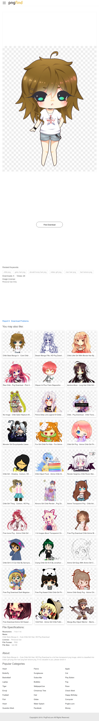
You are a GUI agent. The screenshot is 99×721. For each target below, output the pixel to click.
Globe (36, 699)
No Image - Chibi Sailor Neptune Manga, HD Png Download (25, 414)
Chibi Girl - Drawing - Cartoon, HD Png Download (21, 474)
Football (5, 695)
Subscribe (38, 677)
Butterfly (5, 673)
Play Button (69, 677)
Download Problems (20, 321)
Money (68, 708)
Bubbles (37, 681)
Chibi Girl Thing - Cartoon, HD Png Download (20, 503)
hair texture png (86, 272)
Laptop (5, 681)
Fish (4, 699)
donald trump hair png (38, 272)
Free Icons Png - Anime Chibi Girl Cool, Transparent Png (24, 533)
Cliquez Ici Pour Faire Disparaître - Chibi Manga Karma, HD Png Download (63, 385)
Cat (66, 673)
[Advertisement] (49, 29)
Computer (69, 699)
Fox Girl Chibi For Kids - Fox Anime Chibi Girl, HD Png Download (60, 444)
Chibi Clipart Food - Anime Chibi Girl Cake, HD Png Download (58, 474)
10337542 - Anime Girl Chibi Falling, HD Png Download (56, 622)
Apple (67, 668)
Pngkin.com (70, 703)
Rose (67, 686)
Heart (4, 668)
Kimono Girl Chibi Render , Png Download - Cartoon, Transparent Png (62, 503)
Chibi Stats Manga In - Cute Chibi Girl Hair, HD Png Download (26, 355)
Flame (36, 668)
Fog (66, 681)
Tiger (4, 686)
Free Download (49, 224)
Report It (6, 321)
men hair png (71, 272)
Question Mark (8, 708)
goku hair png (20, 272)
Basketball (6, 677)
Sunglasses (38, 673)
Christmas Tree (40, 690)
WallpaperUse (39, 686)
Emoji (4, 690)
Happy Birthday (71, 695)
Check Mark (70, 690)
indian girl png (56, 272)
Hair (35, 695)
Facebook (38, 708)
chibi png (7, 272)
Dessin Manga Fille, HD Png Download (50, 355)
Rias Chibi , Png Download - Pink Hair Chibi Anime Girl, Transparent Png (30, 385)
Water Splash (39, 703)
